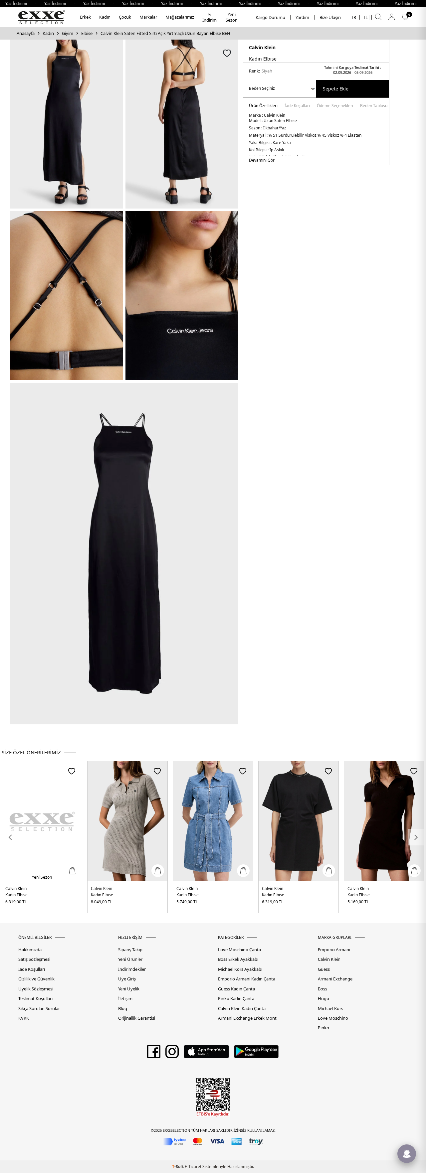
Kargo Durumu (270, 17)
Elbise (87, 33)
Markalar (148, 17)
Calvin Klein (262, 47)
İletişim (125, 998)
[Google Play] (256, 1054)
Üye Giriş (127, 979)
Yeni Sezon (232, 17)
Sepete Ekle (335, 88)
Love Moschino (333, 1018)
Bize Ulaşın (330, 17)
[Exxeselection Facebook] (153, 1054)
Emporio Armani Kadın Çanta (246, 979)
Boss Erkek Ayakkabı (238, 959)
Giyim (67, 33)
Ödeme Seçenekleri (335, 106)
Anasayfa (26, 33)
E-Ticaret (193, 1166)
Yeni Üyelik (128, 989)
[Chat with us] (406, 1153)
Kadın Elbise (16, 895)
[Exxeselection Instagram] (172, 1054)
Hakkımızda (30, 950)
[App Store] (206, 1054)
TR (353, 17)
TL (365, 17)
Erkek (85, 17)
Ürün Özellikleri (263, 106)
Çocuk (125, 17)
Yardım (302, 17)
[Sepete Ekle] (72, 870)
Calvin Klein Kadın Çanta (242, 1008)
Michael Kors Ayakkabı (240, 969)
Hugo (323, 998)
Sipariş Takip (130, 950)
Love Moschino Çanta (239, 950)
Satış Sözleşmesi (34, 959)
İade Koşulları (297, 106)
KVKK (23, 1018)
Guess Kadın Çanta (236, 989)
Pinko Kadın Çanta (236, 998)
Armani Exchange (335, 979)
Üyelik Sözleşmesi (35, 989)
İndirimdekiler (132, 969)
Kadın (104, 17)
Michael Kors (330, 1008)
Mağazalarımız (179, 17)
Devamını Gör (262, 160)
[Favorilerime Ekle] (71, 771)
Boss (322, 989)
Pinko (323, 1028)
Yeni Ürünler (130, 959)
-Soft (178, 1166)
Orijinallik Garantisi (136, 1018)
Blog (122, 1008)
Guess (324, 969)
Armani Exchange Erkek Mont (247, 1018)
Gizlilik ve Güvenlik (36, 979)
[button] (10, 837)
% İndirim (209, 17)
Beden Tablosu (373, 106)
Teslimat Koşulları (35, 998)
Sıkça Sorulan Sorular (39, 1008)
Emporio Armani (334, 950)
